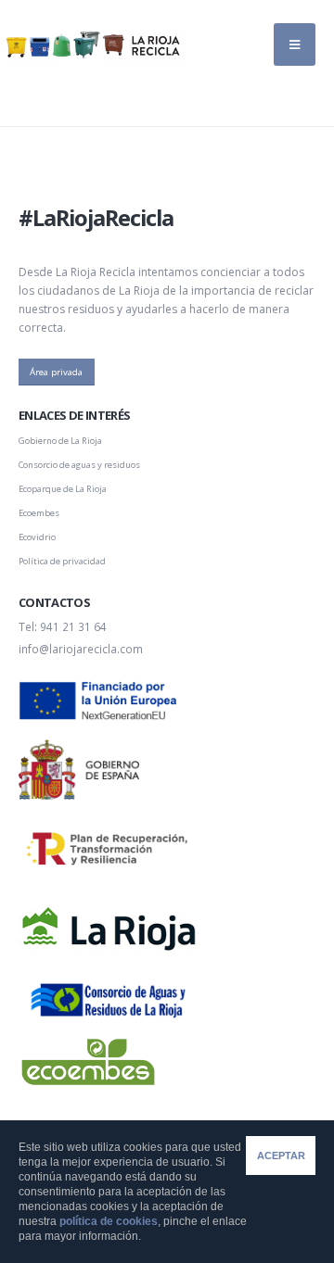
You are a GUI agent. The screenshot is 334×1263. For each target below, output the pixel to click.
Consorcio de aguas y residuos (79, 465)
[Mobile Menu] (294, 44)
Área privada (56, 372)
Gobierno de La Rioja (60, 441)
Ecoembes (39, 513)
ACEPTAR (281, 1155)
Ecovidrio (37, 537)
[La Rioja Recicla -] (93, 45)
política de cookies (108, 1221)
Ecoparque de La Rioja (63, 489)
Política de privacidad (62, 561)
